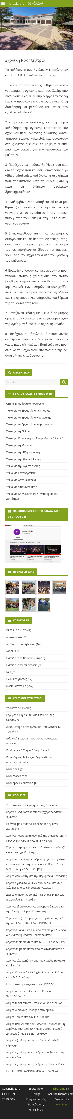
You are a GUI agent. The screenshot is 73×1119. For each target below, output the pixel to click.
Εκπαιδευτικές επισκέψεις (21, 665)
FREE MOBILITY (16, 630)
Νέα (8, 672)
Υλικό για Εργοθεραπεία (21, 473)
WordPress (62, 1104)
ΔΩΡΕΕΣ (11, 651)
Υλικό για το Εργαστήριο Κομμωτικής (28, 417)
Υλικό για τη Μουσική (19, 445)
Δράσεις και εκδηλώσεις (20, 644)
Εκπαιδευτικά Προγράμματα (23, 658)
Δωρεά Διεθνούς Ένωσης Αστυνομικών (30, 1010)
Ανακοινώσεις (14, 637)
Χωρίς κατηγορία (16, 686)
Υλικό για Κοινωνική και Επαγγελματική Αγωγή (34, 438)
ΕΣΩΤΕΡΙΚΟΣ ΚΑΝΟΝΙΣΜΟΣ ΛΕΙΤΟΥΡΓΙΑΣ (32, 1071)
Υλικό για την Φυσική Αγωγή (23, 459)
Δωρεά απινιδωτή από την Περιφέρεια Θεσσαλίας (36, 876)
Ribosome (59, 1088)
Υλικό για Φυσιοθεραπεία (21, 487)
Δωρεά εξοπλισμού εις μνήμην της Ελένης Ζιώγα (36, 1064)
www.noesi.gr (14, 769)
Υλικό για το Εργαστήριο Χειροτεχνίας (29, 424)
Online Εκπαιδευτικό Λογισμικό (25, 403)
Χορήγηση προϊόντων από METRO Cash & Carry (35, 942)
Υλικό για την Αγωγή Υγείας (23, 466)
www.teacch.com (16, 776)
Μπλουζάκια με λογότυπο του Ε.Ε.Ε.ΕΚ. (30, 984)
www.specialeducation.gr (21, 783)
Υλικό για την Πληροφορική (23, 452)
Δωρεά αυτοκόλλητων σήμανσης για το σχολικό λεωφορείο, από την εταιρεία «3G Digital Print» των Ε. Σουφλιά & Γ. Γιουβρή (35, 864)
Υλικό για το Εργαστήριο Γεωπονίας (28, 410)
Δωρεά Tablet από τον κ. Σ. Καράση (27, 1017)
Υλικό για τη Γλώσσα (18, 431)
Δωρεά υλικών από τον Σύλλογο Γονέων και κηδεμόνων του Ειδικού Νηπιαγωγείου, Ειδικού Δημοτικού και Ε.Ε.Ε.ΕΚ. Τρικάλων (36, 1028)
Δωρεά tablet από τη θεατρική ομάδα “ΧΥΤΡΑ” (34, 1003)
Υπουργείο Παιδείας (18, 708)
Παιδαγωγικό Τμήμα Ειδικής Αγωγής (28, 750)
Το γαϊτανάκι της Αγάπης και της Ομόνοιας (31, 805)
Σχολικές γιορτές (16, 679)
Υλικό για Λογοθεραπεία (21, 480)
